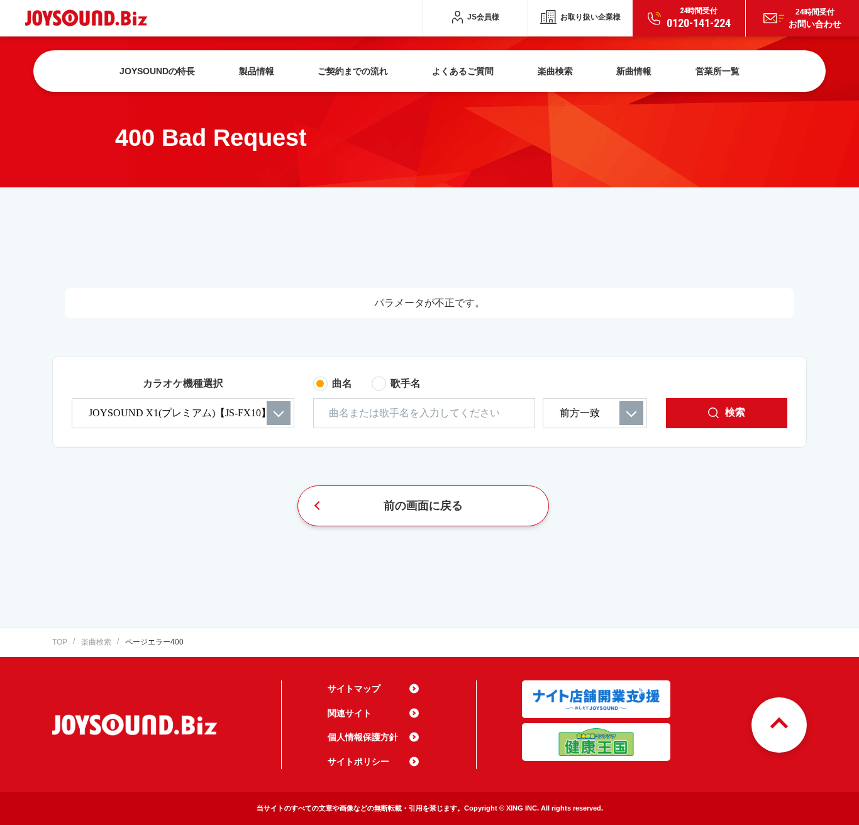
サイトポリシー (358, 761)
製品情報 (256, 71)
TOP (59, 642)
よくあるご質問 (463, 71)
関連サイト (350, 713)
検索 (735, 412)
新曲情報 (633, 71)
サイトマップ (354, 689)
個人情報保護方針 (363, 737)
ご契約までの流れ (353, 71)
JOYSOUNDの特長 (157, 71)
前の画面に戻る (423, 505)
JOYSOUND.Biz (89, 17)
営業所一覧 (718, 71)
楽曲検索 (555, 71)
